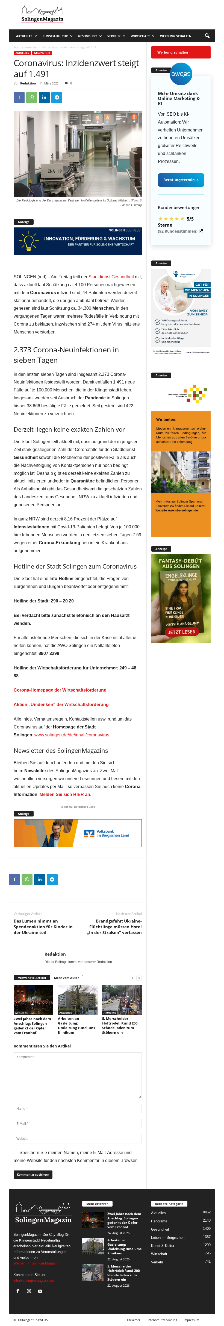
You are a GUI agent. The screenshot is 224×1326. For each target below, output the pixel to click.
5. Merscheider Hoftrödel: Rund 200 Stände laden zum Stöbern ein (119, 1025)
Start (17, 47)
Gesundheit (87, 36)
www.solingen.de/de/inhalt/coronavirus (71, 735)
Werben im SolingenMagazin (35, 1263)
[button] (207, 36)
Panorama (159, 1221)
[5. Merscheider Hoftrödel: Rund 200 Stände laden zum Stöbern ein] (122, 1000)
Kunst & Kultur (55, 36)
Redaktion (28, 83)
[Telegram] (56, 97)
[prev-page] (132, 978)
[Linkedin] (44, 97)
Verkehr (113, 36)
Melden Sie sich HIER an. (65, 794)
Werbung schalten (175, 36)
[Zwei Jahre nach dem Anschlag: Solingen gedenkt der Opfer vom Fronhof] (33, 1000)
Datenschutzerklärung (161, 1320)
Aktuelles (24, 36)
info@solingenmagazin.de (33, 1280)
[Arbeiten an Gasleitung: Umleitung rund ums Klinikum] (78, 1000)
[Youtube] (41, 1292)
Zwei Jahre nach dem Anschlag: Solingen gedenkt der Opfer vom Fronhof (32, 1025)
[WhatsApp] (31, 97)
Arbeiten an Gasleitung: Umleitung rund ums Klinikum (76, 1025)
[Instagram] (30, 1292)
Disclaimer (133, 1320)
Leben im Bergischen (167, 1238)
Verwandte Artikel (32, 978)
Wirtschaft (140, 36)
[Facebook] (19, 97)
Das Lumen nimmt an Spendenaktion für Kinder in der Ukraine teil (43, 926)
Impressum (191, 1320)
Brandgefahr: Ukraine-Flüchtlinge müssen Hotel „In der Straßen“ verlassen (114, 926)
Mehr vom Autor (66, 978)
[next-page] (139, 978)
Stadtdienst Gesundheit (111, 276)
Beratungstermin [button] (181, 179)
